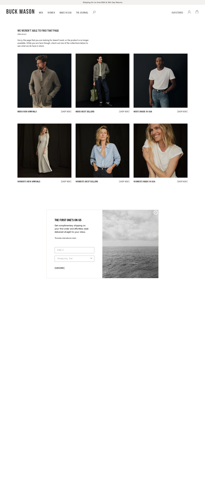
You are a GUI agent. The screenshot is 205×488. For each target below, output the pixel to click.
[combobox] (73, 259)
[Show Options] (91, 259)
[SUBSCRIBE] (60, 267)
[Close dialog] (155, 212)
